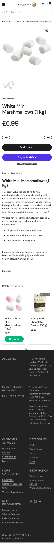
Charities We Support (13, 522)
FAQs (5, 460)
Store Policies (9, 456)
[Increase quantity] (48, 137)
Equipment (8, 479)
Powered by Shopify (12, 538)
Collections (16, 21)
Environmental (9, 510)
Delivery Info (8, 448)
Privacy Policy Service (36, 482)
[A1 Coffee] (27, 5)
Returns (6, 452)
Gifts (4, 487)
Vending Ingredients (12, 492)
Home (5, 21)
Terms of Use (35, 476)
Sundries (33, 457)
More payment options (27, 163)
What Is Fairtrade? (11, 514)
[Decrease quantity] (6, 137)
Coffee (32, 445)
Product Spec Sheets (40, 487)
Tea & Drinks (35, 449)
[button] (49, 5)
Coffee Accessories (12, 483)
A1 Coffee (26, 535)
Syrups (32, 453)
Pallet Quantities (10, 518)
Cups (32, 461)
